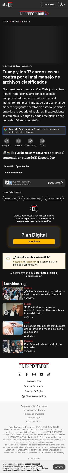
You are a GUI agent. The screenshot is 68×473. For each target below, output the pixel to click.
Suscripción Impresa (34, 386)
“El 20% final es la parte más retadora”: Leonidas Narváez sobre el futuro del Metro (44, 310)
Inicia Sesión (50, 4)
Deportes (28, 341)
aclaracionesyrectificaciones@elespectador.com (34, 442)
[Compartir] (6, 141)
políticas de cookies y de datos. (28, 470)
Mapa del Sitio (34, 381)
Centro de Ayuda (34, 418)
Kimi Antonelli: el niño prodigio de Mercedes (43, 346)
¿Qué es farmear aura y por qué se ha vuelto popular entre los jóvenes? (44, 293)
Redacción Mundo (13, 172)
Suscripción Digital (34, 391)
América (28, 288)
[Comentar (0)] (30, 141)
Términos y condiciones (34, 410)
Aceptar (59, 467)
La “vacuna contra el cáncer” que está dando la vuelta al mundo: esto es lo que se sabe (44, 329)
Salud (26, 322)
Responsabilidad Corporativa (34, 406)
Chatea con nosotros (36, 396)
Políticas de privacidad (34, 414)
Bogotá (27, 304)
